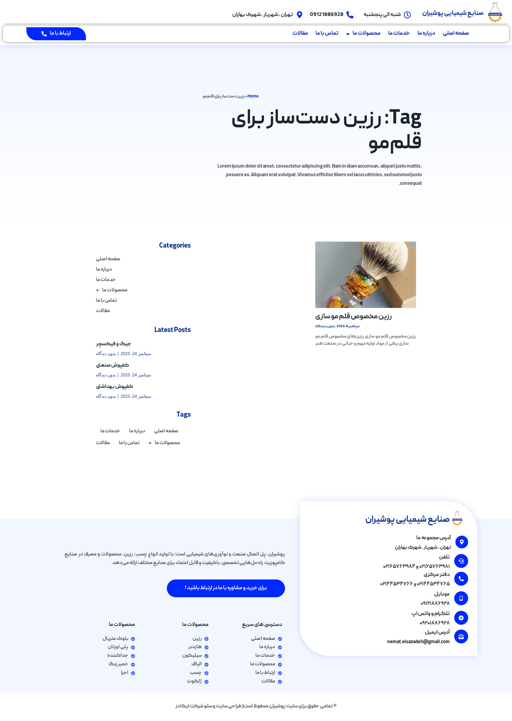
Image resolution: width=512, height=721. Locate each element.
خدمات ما (399, 34)
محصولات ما (366, 34)
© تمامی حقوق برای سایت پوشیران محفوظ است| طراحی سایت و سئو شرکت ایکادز (256, 706)
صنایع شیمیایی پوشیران (453, 13)
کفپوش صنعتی (112, 365)
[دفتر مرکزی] (461, 579)
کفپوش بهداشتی (114, 387)
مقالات (300, 34)
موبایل (442, 594)
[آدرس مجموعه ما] (461, 542)
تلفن (444, 557)
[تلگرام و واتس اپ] (461, 618)
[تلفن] (461, 561)
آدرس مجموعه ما (433, 538)
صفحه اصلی (456, 34)
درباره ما (426, 34)
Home (253, 96)
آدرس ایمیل (437, 632)
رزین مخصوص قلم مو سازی (353, 317)
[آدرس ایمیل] (461, 636)
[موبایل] (461, 598)
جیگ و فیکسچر (113, 344)
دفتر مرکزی (437, 575)
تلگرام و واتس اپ (431, 614)
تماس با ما (327, 34)
